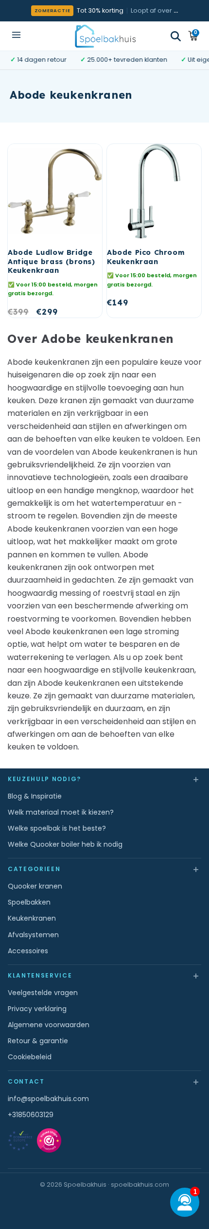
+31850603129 (30, 1115)
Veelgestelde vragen (43, 992)
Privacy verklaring (37, 1009)
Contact (104, 1081)
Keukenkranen (32, 918)
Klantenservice (104, 975)
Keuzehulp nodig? (104, 779)
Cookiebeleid (30, 1057)
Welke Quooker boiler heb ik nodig (65, 844)
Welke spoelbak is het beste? (57, 828)
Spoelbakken (29, 902)
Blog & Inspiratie (35, 796)
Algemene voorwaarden (48, 1025)
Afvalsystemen (33, 935)
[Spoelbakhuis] (104, 36)
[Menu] (16, 35)
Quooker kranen (35, 886)
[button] (175, 36)
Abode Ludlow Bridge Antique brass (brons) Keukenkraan (51, 261)
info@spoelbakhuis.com (48, 1099)
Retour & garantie (38, 1041)
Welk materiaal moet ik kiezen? (61, 812)
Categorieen (104, 869)
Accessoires (28, 951)
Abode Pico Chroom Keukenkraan (146, 257)
